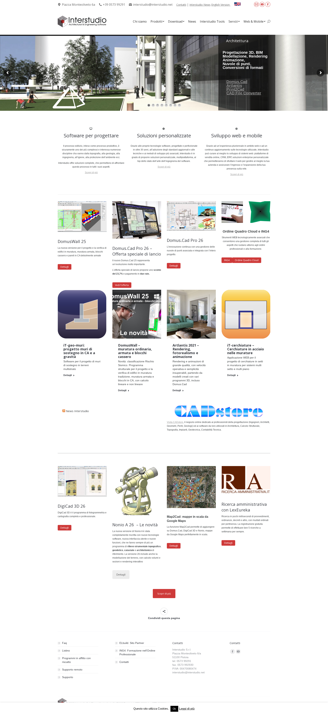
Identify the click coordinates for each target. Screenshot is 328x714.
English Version (220, 4)
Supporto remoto (72, 669)
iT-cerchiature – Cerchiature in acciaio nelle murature (245, 349)
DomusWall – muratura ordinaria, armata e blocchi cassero (135, 351)
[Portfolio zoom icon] (77, 314)
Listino (66, 650)
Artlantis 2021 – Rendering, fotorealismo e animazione (186, 351)
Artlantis (234, 85)
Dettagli (67, 375)
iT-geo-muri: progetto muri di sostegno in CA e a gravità (79, 351)
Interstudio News (200, 4)
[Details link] (87, 314)
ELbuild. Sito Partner (131, 642)
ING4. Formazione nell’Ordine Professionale (137, 652)
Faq (64, 642)
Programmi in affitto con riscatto (76, 660)
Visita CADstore (175, 422)
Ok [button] (174, 708)
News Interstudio (77, 411)
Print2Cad (235, 89)
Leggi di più (187, 708)
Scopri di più (91, 172)
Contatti (181, 4)
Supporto (67, 677)
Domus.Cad (236, 82)
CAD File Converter (243, 93)
